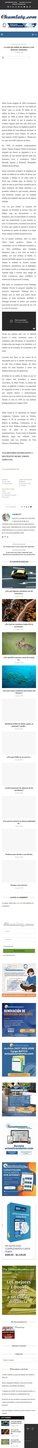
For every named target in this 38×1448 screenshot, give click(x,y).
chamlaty (16, 514)
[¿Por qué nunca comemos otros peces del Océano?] (19, 676)
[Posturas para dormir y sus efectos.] (19, 840)
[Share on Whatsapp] (28, 507)
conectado (19, 903)
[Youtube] (24, 7)
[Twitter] (13, 7)
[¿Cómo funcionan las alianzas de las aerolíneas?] (19, 774)
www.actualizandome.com (10, 469)
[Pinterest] (18, 7)
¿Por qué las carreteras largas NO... (16, 1431)
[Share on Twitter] (26, 507)
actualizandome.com (27, 1441)
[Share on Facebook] (24, 507)
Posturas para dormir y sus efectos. (19, 854)
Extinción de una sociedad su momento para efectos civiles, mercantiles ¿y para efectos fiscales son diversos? (18, 1402)
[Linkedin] (21, 7)
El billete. (5, 479)
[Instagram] (16, 7)
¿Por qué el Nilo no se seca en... (19, 757)
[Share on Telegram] (31, 507)
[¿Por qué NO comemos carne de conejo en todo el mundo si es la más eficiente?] (19, 643)
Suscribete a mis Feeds (20, 1369)
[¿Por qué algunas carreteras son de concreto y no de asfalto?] (19, 577)
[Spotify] (27, 7)
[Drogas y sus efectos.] (19, 871)
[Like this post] (22, 507)
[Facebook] (10, 7)
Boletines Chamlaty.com (19, 4)
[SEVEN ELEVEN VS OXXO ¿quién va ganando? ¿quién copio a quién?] (19, 710)
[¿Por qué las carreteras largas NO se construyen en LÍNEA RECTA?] (19, 610)
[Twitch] (30, 7)
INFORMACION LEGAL (11, 2)
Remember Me (8, 946)
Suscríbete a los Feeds (25, 2)
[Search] (36, 34)
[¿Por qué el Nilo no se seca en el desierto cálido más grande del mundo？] (19, 743)
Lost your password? (9, 955)
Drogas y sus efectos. (19, 885)
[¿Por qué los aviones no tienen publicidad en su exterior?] (19, 807)
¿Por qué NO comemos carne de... (16, 1441)
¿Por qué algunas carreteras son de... (17, 1422)
